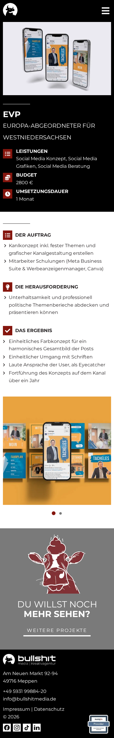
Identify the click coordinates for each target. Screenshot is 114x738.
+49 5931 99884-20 (24, 691)
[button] (106, 11)
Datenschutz (49, 709)
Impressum (16, 709)
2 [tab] (60, 514)
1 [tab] (53, 514)
